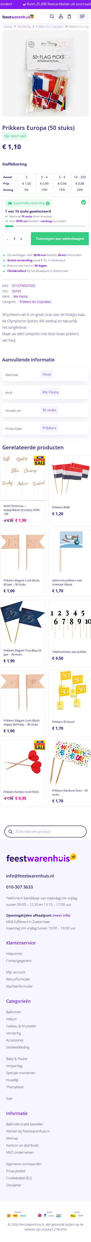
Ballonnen (13, 1012)
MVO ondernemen (20, 1152)
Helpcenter (14, 953)
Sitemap (12, 1138)
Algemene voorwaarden (24, 1164)
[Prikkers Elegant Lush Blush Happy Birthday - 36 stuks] (22, 692)
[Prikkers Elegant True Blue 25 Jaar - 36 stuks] (22, 622)
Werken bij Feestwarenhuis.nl (27, 1131)
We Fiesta (20, 296)
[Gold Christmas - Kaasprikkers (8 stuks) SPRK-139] (22, 478)
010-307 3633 (19, 887)
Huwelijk (12, 1080)
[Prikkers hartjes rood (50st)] (22, 762)
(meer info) (61, 915)
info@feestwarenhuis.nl (30, 876)
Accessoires (14, 1040)
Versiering (24, 26)
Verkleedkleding (17, 1047)
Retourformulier (18, 979)
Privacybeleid (15, 1171)
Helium (11, 1019)
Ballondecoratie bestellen (24, 1124)
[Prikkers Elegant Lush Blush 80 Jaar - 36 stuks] (22, 552)
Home (8, 26)
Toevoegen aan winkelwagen (60, 239)
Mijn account (15, 972)
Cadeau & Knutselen (21, 1026)
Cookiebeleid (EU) (19, 1178)
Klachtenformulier (19, 986)
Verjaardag (14, 1065)
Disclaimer (13, 1185)
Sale (9, 1098)
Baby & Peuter (17, 1058)
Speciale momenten (20, 1073)
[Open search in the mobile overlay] (45, 831)
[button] (82, 16)
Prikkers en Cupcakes (49, 26)
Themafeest (15, 1087)
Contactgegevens (19, 960)
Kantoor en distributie (22, 1145)
